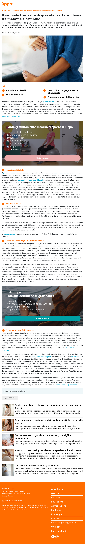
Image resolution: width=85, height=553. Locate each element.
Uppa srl (10, 489)
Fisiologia (16, 10)
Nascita (55, 493)
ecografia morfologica (41, 357)
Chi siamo (56, 526)
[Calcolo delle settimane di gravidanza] (8, 470)
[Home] (2, 10)
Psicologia (56, 514)
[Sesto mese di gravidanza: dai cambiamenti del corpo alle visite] (8, 410)
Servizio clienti (59, 531)
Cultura (55, 518)
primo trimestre (9, 173)
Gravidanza (7, 10)
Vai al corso (43, 158)
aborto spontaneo (61, 173)
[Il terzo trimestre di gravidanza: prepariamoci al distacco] (8, 455)
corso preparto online (11, 116)
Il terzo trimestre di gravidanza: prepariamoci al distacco (48, 454)
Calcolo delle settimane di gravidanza (49, 469)
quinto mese (76, 357)
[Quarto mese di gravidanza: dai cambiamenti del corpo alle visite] (8, 425)
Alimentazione (58, 505)
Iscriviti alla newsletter (13, 501)
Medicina (56, 510)
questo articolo (49, 102)
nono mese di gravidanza (66, 385)
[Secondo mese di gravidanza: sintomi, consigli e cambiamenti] (8, 440)
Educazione (57, 501)
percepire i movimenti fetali (30, 180)
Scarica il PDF (42, 318)
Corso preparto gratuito (63, 522)
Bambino (56, 497)
